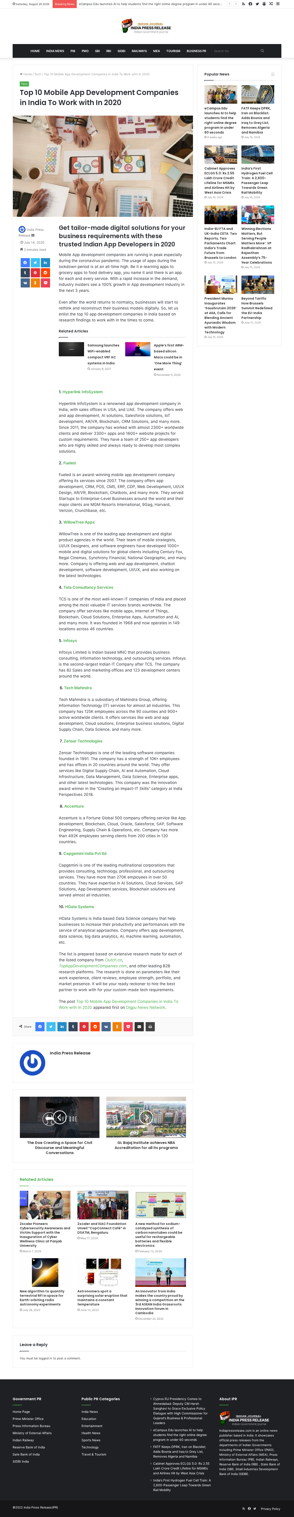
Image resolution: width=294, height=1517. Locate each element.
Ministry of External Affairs (32, 1433)
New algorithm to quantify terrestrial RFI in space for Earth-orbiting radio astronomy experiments (42, 1298)
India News (55, 51)
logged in (45, 1358)
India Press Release (70, 1053)
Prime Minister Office (28, 1419)
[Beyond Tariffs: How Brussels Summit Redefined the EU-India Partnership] (257, 285)
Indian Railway (23, 1440)
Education (89, 1419)
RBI (108, 51)
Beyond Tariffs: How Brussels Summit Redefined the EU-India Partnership (256, 308)
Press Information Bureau (31, 1426)
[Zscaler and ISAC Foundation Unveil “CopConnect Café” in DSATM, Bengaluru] (102, 1205)
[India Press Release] (147, 26)
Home (35, 51)
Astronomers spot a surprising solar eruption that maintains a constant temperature (102, 1298)
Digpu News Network (145, 1007)
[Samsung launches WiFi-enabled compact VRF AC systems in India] (71, 349)
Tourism (173, 51)
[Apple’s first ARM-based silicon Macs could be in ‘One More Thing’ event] (137, 349)
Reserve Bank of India (29, 1447)
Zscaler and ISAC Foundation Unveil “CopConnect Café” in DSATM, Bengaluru (101, 1228)
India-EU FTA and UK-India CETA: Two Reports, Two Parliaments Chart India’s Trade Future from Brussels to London (220, 243)
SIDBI (121, 51)
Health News (91, 1433)
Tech (37, 74)
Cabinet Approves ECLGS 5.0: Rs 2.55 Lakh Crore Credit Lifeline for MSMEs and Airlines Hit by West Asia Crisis (219, 180)
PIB (73, 51)
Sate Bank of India (26, 1454)
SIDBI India (21, 1461)
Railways (139, 51)
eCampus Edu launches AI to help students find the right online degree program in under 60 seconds (220, 120)
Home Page (21, 1412)
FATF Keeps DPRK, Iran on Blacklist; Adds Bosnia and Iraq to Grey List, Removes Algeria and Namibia (256, 120)
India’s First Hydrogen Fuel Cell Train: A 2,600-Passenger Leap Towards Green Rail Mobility (257, 180)
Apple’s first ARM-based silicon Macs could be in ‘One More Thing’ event (169, 357)
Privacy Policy (270, 1509)
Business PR (196, 51)
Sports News (91, 1440)
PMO (85, 51)
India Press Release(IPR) (40, 1507)
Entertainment (92, 1426)
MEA (156, 51)
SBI (97, 51)
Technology (90, 1447)
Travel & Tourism (94, 1454)
